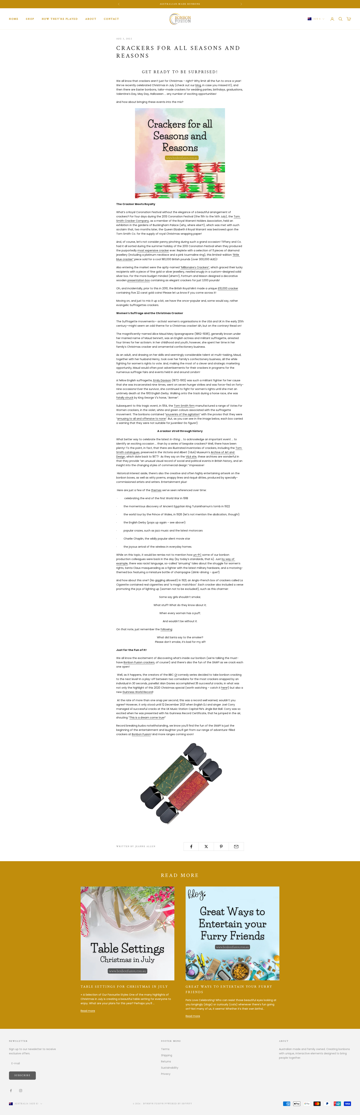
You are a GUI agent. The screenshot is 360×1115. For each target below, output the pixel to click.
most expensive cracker (153, 250)
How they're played (60, 19)
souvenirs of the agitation (183, 414)
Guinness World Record (137, 692)
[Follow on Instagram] (20, 1090)
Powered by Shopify (178, 1103)
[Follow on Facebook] (11, 1090)
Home (13, 19)
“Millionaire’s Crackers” (194, 267)
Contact (111, 19)
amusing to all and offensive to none (141, 419)
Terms (165, 1049)
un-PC (197, 555)
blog (198, 85)
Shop (30, 19)
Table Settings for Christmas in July (124, 987)
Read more (88, 1011)
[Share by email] (236, 846)
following (166, 629)
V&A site (191, 456)
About (90, 19)
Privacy (165, 1074)
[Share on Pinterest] (221, 846)
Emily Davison (162, 380)
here (224, 688)
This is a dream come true (146, 717)
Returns (166, 1061)
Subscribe (22, 1075)
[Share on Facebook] (191, 846)
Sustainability (169, 1068)
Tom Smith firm (184, 406)
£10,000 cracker (228, 288)
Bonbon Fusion (141, 734)
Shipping (166, 1055)
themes (156, 490)
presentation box (139, 280)
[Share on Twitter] (206, 846)
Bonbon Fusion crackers (139, 662)
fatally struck (124, 398)
